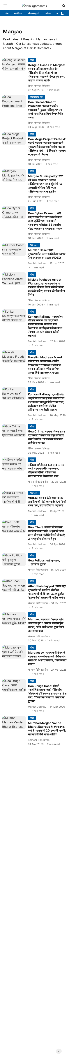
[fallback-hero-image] (15, 75)
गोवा (6, 13)
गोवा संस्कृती (33, 13)
